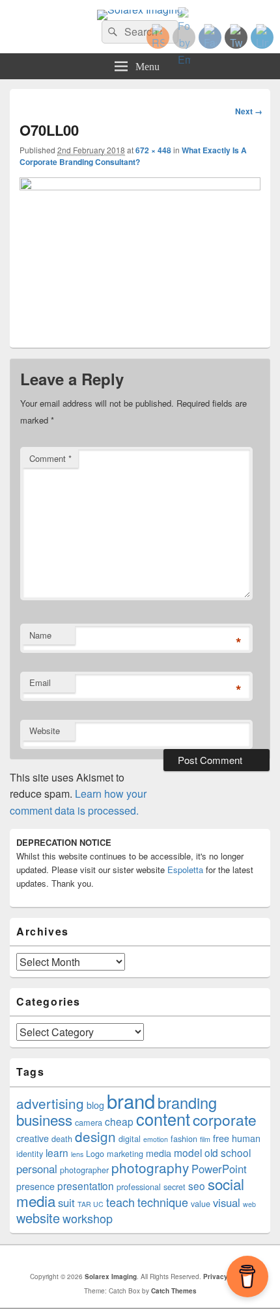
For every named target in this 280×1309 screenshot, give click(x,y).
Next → (248, 111)
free (221, 1138)
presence (35, 1186)
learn (57, 1152)
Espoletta (185, 869)
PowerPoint (219, 1168)
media (158, 1153)
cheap (119, 1121)
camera (88, 1122)
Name (40, 635)
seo (196, 1185)
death (61, 1139)
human (246, 1138)
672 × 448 (153, 150)
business (44, 1119)
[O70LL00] (140, 186)
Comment (50, 458)
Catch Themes (174, 1290)
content (163, 1118)
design (95, 1136)
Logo (95, 1154)
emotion (155, 1139)
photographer (84, 1170)
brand (131, 1100)
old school (227, 1152)
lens (77, 1154)
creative (32, 1138)
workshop (88, 1218)
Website (44, 730)
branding (187, 1102)
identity (29, 1154)
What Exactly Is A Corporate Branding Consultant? (133, 156)
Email (40, 682)
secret (174, 1187)
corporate (225, 1119)
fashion (184, 1139)
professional (139, 1187)
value (200, 1204)
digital (130, 1139)
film (205, 1139)
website (38, 1217)
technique (162, 1201)
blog (95, 1105)
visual (226, 1202)
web (249, 1204)
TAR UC (90, 1204)
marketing (125, 1154)
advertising (50, 1103)
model (188, 1152)
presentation (85, 1185)
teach (120, 1201)
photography (150, 1167)
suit (66, 1202)
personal (36, 1168)
